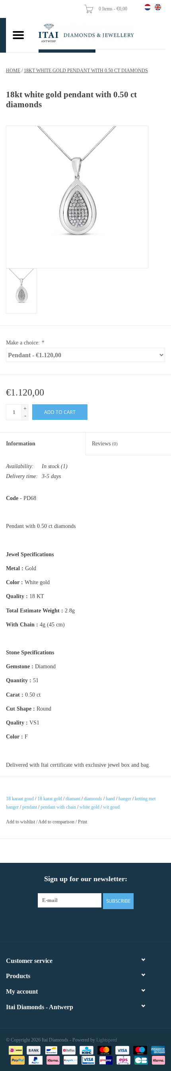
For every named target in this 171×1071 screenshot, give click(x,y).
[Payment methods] (14, 1050)
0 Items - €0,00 (113, 9)
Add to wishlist (20, 822)
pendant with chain (58, 807)
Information (20, 444)
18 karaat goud (20, 798)
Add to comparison (57, 822)
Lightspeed (106, 1040)
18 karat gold (49, 798)
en (158, 7)
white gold (89, 807)
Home (13, 70)
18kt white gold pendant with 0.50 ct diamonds (86, 70)
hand (110, 798)
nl (147, 7)
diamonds (93, 798)
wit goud (111, 807)
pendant (29, 807)
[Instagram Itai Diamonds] (92, 925)
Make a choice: (25, 343)
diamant (73, 798)
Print (82, 822)
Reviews (105, 444)
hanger (125, 798)
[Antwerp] (102, 33)
